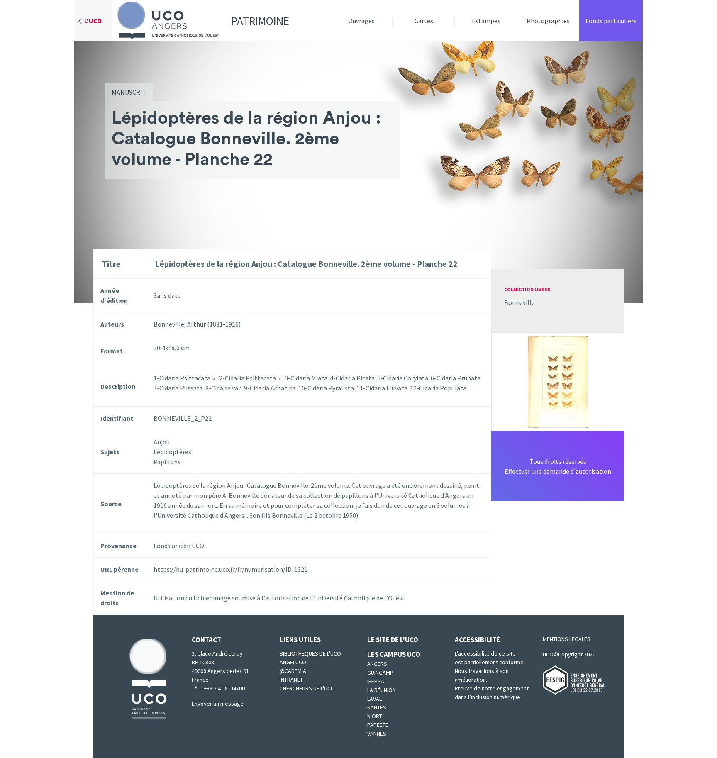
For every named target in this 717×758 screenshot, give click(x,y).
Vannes (376, 733)
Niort (374, 716)
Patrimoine (260, 21)
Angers (377, 664)
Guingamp (380, 672)
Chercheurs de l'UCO (307, 688)
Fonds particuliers (611, 21)
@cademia (293, 671)
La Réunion (381, 690)
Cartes (424, 21)
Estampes (486, 21)
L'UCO (93, 21)
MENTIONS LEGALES (566, 639)
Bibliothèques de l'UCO (310, 653)
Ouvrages (361, 21)
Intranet (291, 679)
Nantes (376, 707)
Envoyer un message (218, 703)
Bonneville (519, 302)
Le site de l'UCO (392, 639)
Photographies (548, 21)
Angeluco (293, 662)
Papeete (377, 725)
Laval (374, 698)
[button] (558, 381)
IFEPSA (375, 681)
